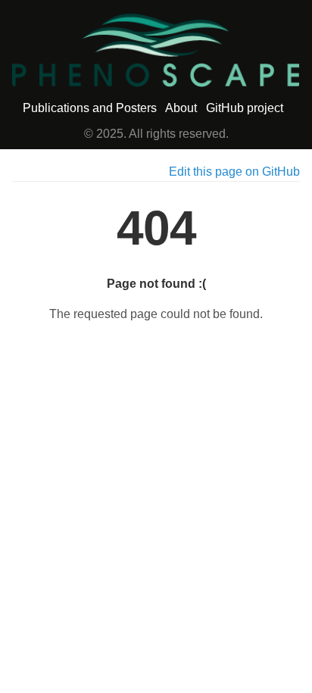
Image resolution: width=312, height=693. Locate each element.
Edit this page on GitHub (234, 171)
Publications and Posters (90, 107)
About (181, 107)
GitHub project (244, 107)
